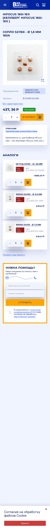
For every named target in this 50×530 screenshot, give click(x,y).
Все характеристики (13, 103)
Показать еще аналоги (14, 255)
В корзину (28, 117)
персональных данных (24, 316)
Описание (11, 129)
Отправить (25, 302)
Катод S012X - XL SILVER (29, 164)
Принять (25, 523)
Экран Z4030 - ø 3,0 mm (29, 194)
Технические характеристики (21, 131)
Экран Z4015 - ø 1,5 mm (28, 224)
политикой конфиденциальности (27, 311)
